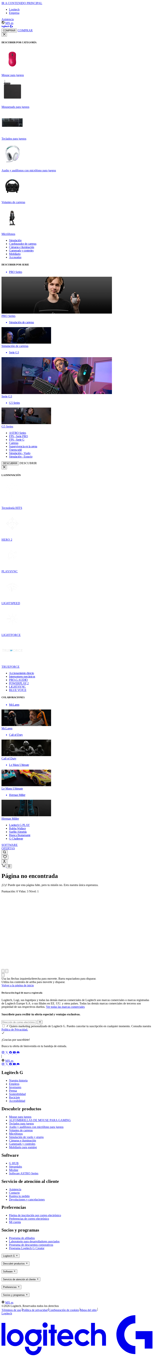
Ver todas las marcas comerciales (65, 1006)
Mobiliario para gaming (23, 1147)
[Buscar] (5, 852)
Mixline (13, 1170)
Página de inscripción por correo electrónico (35, 1215)
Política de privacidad (35, 1310)
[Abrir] (9, 866)
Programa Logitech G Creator (26, 1248)
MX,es (9, 23)
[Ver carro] (4, 866)
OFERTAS (8, 848)
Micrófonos (16, 1133)
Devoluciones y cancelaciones (27, 1199)
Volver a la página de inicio (18, 985)
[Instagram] (3, 1052)
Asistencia (8, 19)
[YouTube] (15, 1052)
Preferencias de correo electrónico (29, 1218)
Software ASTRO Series (23, 1173)
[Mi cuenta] (4, 862)
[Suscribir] (39, 1022)
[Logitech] (7, 26)
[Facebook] (11, 1052)
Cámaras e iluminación (22, 1140)
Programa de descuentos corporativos (31, 1244)
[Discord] (18, 1052)
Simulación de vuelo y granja (26, 1137)
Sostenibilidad (17, 1094)
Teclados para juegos (21, 1123)
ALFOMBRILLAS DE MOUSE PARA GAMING (40, 1120)
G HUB (14, 1163)
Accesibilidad (17, 1100)
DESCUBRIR (10, 463)
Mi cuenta (15, 1222)
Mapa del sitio (88, 1310)
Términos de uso (11, 1310)
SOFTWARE (10, 845)
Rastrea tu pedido (19, 1196)
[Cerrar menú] (4, 35)
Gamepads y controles (22, 1143)
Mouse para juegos (20, 1116)
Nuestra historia (18, 1080)
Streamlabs (15, 1166)
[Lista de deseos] (5, 857)
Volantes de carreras (21, 1130)
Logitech (14, 9)
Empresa (14, 12)
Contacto (14, 1192)
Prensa (13, 1090)
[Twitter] (7, 1052)
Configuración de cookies (64, 1310)
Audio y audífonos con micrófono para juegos (36, 1127)
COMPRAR (9, 30)
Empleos (14, 1083)
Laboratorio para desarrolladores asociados (34, 1241)
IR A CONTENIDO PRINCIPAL (22, 3)
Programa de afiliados (22, 1238)
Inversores (15, 1087)
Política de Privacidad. (15, 1029)
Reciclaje (14, 1097)
